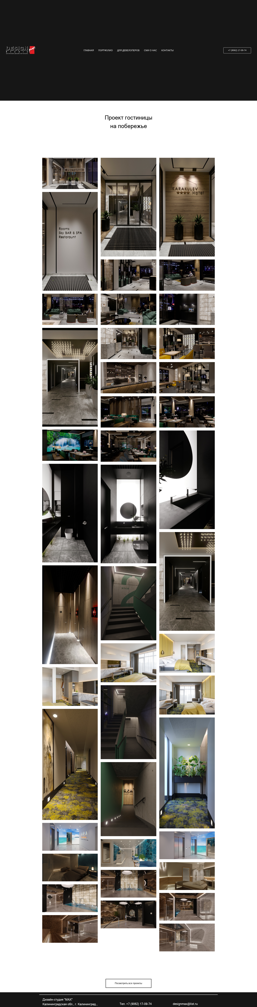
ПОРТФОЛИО (105, 33)
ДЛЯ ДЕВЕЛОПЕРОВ (128, 33)
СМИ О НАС (150, 33)
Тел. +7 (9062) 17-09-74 (136, 1004)
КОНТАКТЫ (167, 33)
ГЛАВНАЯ (89, 33)
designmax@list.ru (185, 1004)
